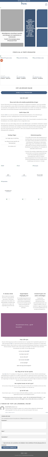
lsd (28, 351)
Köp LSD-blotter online (37, 77)
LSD (6, 114)
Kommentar (4, 420)
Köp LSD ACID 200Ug (21, 77)
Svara (47, 412)
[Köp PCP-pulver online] (8, 66)
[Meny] (1, 4)
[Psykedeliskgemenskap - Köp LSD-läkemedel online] (24, 4)
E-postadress (5, 436)
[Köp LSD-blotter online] (40, 66)
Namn (3, 431)
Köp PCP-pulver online (5, 77)
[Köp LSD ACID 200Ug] (24, 66)
